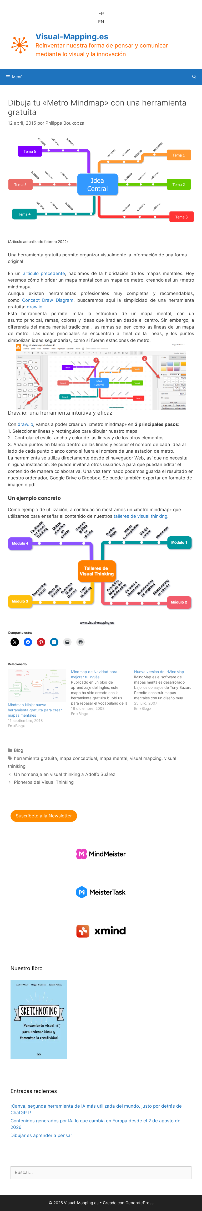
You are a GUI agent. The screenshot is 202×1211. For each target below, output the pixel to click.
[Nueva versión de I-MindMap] (165, 690)
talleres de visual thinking (140, 516)
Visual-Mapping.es (72, 36)
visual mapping (145, 758)
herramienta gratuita (35, 758)
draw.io (34, 306)
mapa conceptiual (78, 758)
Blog (18, 750)
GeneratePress (139, 1202)
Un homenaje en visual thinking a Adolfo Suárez (64, 774)
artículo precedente (44, 273)
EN (101, 21)
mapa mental (113, 758)
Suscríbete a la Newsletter (44, 815)
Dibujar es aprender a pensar (41, 1135)
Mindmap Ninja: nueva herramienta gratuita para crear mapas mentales (35, 709)
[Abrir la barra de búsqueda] (194, 77)
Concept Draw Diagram (47, 300)
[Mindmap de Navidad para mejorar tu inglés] (102, 692)
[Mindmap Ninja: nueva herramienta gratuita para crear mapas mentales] (37, 685)
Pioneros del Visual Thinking (44, 782)
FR (101, 13)
